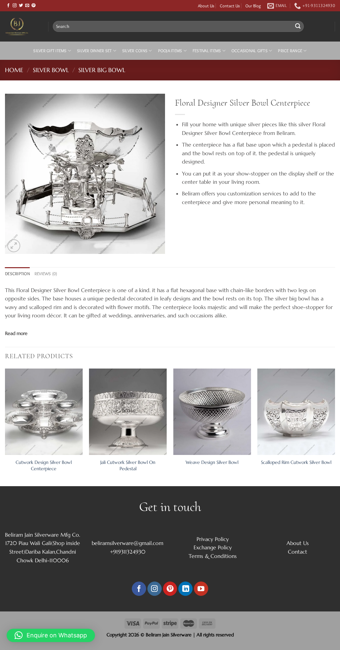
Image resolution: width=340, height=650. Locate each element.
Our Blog (253, 5)
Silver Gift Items (49, 50)
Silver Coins (134, 50)
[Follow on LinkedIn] (185, 589)
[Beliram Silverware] (21, 26)
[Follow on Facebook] (8, 5)
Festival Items (207, 50)
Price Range (290, 50)
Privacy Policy (213, 539)
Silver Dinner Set (94, 50)
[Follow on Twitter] (21, 5)
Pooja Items (170, 50)
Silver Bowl (51, 70)
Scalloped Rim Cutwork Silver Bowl (296, 462)
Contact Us (230, 5)
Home (14, 70)
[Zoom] (13, 245)
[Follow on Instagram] (15, 5)
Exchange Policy (213, 547)
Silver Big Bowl (101, 70)
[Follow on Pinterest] (34, 5)
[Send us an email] (27, 5)
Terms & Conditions (213, 556)
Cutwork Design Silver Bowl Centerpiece (44, 465)
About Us (206, 5)
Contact (297, 551)
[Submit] (297, 26)
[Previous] (5, 427)
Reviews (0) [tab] (46, 273)
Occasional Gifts (249, 50)
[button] (51, 635)
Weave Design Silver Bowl (212, 462)
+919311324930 (127, 551)
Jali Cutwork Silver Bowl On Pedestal (127, 465)
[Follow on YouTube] (201, 589)
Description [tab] (17, 273)
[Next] (335, 427)
